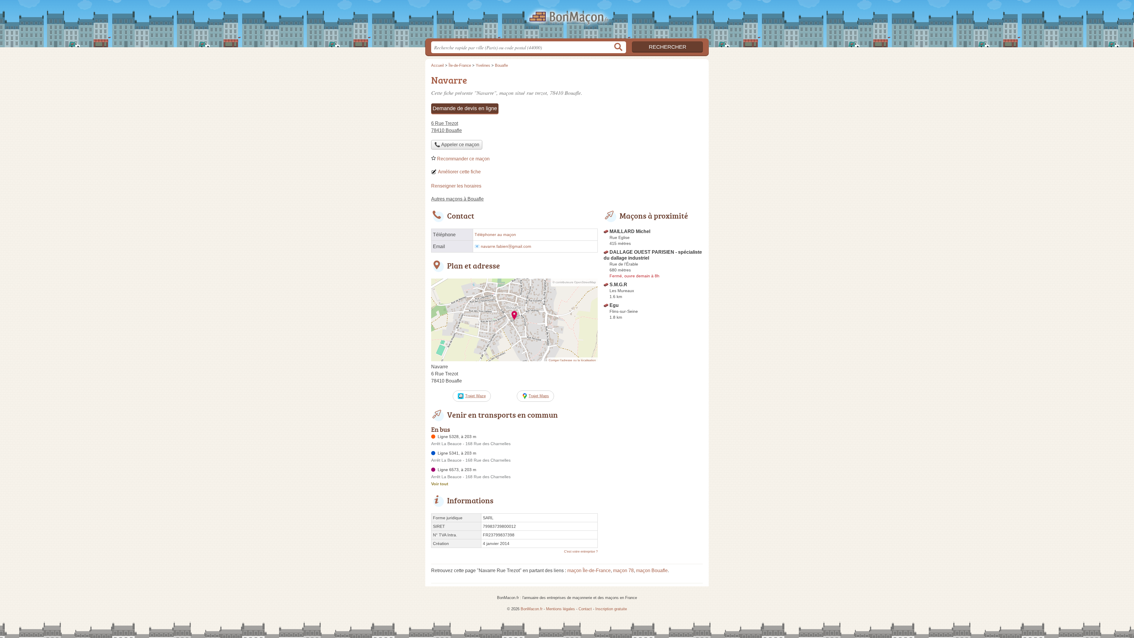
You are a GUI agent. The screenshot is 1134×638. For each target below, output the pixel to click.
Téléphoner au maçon (495, 234)
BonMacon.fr (567, 21)
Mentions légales (560, 609)
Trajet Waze (475, 396)
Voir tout (439, 483)
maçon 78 (623, 570)
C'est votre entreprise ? (581, 551)
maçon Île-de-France (589, 570)
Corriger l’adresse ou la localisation (572, 360)
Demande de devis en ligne (465, 108)
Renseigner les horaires (456, 185)
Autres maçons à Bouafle (457, 198)
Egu (614, 305)
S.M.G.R (618, 284)
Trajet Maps (539, 396)
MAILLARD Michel (630, 231)
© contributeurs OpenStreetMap (574, 282)
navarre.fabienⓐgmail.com (506, 246)
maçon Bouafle (652, 570)
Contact (585, 609)
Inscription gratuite (611, 609)
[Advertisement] (653, 114)
